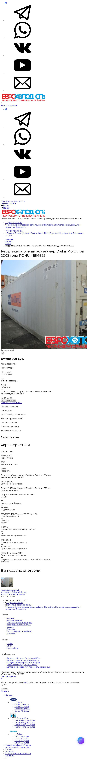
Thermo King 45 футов (24, 727)
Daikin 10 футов (21, 736)
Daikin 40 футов (21, 741)
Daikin (9, 646)
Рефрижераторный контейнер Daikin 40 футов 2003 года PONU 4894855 (14, 592)
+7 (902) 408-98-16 (9, 105)
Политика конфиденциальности (22, 665)
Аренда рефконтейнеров (19, 625)
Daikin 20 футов (21, 738)
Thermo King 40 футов (24, 725)
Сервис (10, 627)
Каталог (9, 695)
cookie (26, 682)
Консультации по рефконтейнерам (23, 663)
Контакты (11, 633)
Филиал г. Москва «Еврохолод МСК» (23, 658)
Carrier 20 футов (21, 707)
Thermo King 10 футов (24, 720)
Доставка (11, 629)
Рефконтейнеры (14, 620)
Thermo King (12, 648)
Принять (4, 689)
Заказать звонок (8, 203)
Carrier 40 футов (22, 709)
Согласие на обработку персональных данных (28, 667)
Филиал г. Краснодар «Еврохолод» (23, 660)
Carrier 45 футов (21, 711)
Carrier (10, 644)
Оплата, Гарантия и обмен (19, 631)
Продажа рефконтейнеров (19, 623)
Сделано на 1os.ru (9, 676)
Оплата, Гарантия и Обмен (18, 754)
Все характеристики (9, 400)
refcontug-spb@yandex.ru (13, 201)
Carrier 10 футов (21, 704)
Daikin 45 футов (21, 743)
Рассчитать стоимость (11, 403)
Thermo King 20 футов (24, 722)
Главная (10, 618)
